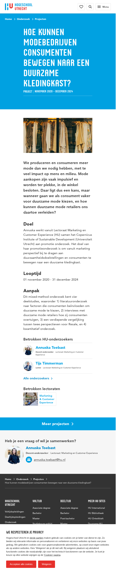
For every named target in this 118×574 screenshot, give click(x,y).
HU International (96, 507)
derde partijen (36, 538)
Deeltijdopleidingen (15, 516)
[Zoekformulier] (90, 6)
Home (8, 18)
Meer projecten (55, 424)
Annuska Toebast (50, 347)
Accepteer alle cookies (21, 564)
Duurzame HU (95, 523)
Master (36, 518)
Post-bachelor (67, 518)
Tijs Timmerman (49, 363)
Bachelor (37, 513)
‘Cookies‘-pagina (52, 555)
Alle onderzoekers (36, 378)
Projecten (40, 18)
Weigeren (46, 564)
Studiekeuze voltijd (42, 523)
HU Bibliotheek (96, 513)
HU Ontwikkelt (95, 518)
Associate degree (41, 507)
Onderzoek (23, 18)
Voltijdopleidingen (14, 511)
